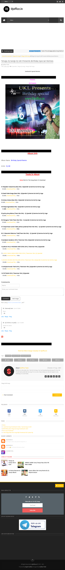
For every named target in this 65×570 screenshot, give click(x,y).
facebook (57, 395)
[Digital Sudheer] (59, 376)
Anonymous (9, 439)
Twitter (29, 497)
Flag (10, 316)
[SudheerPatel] (46, 376)
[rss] (57, 2)
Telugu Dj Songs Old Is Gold (12, 462)
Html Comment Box (14, 302)
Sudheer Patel (9, 451)
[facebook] (62, 2)
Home (4, 425)
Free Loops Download (8, 430)
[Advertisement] (32, 36)
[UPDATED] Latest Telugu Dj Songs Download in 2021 (15, 428)
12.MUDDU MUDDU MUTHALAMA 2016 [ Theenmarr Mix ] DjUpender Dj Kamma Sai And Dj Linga (29, 260)
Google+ (32, 497)
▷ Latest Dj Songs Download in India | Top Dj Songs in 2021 (17, 427)
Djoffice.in (34, 564)
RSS (38, 497)
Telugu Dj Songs (21, 66)
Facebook (26, 497)
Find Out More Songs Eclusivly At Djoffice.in (32, 351)
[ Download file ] (11, 189)
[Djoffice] (48, 376)
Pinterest (35, 497)
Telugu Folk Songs (30, 66)
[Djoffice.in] (51, 376)
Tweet (7, 360)
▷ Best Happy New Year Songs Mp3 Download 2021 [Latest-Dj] (18, 432)
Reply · (7, 316)
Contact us (60, 485)
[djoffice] (54, 376)
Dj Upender (14, 66)
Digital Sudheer (28, 566)
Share (20, 360)
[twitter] (60, 2)
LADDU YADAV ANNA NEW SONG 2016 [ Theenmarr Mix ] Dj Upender (22, 253)
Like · (2, 316)
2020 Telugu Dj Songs (28, 51)
